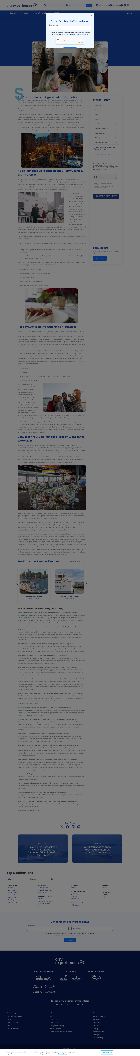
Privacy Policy (62, 1054)
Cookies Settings (107, 1052)
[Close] (137, 1052)
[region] (70, 1052)
